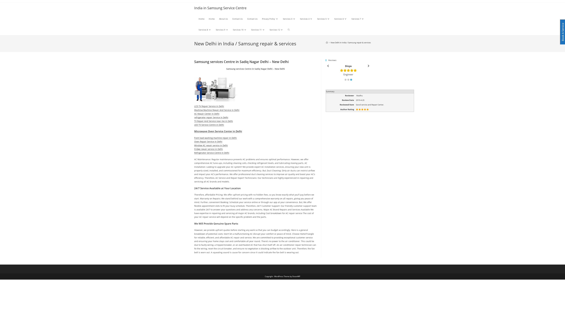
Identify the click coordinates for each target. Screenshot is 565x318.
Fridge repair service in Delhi (208, 149)
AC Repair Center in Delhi (206, 113)
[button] (346, 80)
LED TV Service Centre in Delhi (209, 124)
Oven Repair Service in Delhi (208, 141)
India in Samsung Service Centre (220, 7)
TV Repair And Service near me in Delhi (213, 121)
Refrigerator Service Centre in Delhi (211, 152)
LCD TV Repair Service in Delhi (209, 106)
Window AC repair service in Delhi (211, 145)
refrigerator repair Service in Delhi (211, 117)
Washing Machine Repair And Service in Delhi (216, 110)
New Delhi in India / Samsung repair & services (351, 42)
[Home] (327, 42)
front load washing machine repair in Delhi (215, 137)
